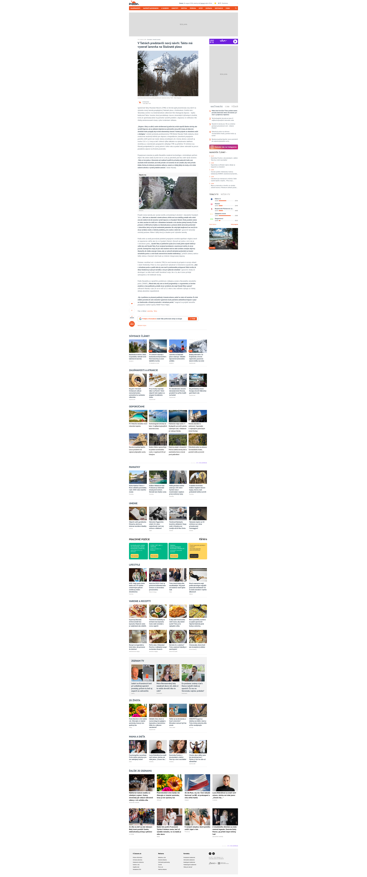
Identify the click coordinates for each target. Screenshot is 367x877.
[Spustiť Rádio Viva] (223, 40)
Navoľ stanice (212, 224)
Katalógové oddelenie (189, 862)
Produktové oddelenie (189, 857)
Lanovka (150, 311)
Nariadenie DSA (137, 869)
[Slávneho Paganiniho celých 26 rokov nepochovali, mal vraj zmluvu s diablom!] (158, 513)
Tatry (155, 311)
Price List (160, 867)
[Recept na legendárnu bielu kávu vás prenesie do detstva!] (138, 636)
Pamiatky (131, 494)
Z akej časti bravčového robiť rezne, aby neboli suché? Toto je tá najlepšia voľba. (177, 623)
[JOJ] (211, 204)
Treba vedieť (172, 727)
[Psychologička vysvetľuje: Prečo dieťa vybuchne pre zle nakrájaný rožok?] (138, 746)
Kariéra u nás (136, 864)
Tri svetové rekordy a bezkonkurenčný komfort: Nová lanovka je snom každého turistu (158, 358)
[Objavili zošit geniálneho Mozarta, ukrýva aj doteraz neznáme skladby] (138, 513)
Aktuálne (131, 361)
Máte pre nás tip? (188, 867)
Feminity (131, 594)
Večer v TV (225, 194)
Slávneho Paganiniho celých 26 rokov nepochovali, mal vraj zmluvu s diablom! (156, 525)
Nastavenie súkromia (138, 862)
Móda (170, 592)
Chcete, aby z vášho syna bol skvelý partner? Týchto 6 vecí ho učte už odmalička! (197, 758)
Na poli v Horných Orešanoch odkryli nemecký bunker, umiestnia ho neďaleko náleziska (137, 393)
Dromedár (149, 39)
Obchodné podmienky (164, 862)
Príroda (193, 8)
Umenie (131, 528)
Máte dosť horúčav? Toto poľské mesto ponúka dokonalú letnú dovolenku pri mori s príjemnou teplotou (224, 113)
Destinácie (219, 8)
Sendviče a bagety (153, 651)
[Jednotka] (211, 209)
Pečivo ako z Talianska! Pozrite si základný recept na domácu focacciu (158, 647)
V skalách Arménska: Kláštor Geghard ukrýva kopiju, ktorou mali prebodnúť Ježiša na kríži (197, 489)
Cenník (160, 864)
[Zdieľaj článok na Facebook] (132, 310)
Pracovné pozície (139, 539)
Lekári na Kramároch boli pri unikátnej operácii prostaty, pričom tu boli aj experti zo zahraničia (141, 687)
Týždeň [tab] (234, 106)
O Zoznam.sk (137, 853)
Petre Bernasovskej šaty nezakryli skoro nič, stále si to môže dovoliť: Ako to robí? (167, 687)
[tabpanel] (223, 126)
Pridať (193, 319)
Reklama (161, 853)
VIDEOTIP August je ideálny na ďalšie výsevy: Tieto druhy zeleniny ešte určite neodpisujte (198, 722)
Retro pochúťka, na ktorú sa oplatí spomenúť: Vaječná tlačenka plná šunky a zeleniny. (197, 623)
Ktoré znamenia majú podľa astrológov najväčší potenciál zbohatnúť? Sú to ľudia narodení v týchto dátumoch (198, 587)
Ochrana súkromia (137, 860)
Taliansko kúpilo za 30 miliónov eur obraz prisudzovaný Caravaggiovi (196, 525)
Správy (133, 693)
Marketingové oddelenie (190, 864)
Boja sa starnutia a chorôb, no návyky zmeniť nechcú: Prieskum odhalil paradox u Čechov (224, 186)
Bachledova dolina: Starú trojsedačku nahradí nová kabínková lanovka (137, 357)
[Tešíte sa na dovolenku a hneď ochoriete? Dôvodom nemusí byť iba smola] (178, 710)
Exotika (184, 8)
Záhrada (191, 727)
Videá (228, 8)
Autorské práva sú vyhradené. (216, 859)
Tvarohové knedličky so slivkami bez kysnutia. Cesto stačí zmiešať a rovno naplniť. (157, 623)
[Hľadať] (236, 8)
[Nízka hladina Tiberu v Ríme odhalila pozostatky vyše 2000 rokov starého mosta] (138, 477)
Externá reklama (162, 860)
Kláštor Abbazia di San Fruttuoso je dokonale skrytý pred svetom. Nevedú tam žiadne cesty (157, 489)
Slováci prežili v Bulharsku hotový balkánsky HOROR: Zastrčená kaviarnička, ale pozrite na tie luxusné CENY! (224, 173)
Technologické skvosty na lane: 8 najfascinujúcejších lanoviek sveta (223, 119)
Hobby (130, 727)
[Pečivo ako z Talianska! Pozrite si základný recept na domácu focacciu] (158, 636)
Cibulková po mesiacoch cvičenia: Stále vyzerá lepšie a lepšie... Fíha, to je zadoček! (224, 180)
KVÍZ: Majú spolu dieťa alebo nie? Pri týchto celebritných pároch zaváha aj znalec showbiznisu (137, 587)
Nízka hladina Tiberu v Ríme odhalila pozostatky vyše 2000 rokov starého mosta (137, 489)
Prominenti (159, 693)
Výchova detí (192, 763)
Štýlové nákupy (153, 592)
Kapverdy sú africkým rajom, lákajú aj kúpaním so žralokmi (223, 166)
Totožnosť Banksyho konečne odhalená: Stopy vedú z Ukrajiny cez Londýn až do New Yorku (177, 525)
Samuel (202, 3)
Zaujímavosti (135, 8)
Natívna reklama (162, 869)
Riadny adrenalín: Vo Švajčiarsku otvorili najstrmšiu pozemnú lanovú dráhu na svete (196, 358)
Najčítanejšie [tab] (217, 106)
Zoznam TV (137, 660)
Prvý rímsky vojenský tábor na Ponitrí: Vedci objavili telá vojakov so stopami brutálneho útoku (157, 393)
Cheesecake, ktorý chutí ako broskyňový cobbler (197, 646)
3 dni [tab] (227, 106)
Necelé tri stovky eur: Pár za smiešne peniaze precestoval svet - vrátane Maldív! (223, 126)
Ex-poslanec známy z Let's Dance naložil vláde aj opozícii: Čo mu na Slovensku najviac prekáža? (193, 687)
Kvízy (201, 8)
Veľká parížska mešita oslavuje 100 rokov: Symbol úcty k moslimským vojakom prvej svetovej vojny (176, 490)
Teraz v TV (213, 194)
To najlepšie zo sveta (154, 363)
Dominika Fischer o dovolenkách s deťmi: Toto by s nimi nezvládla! (177, 757)
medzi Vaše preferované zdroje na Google (162, 319)
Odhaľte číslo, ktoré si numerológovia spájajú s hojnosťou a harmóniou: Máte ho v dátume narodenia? (157, 723)
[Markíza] (211, 199)
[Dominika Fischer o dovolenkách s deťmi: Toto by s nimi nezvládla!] (178, 746)
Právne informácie (137, 857)
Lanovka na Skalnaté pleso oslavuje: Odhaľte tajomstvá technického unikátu (177, 358)
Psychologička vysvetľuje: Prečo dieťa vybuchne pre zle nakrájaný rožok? (138, 757)
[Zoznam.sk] (213, 863)
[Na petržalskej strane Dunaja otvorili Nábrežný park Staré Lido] (198, 380)
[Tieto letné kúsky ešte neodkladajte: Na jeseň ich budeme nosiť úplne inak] (178, 574)
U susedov (165, 8)
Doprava (209, 8)
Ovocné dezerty (193, 649)
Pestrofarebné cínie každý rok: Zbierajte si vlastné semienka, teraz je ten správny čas (138, 722)
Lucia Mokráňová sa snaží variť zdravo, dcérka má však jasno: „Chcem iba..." (157, 757)
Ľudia (150, 530)
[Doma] (211, 214)
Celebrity (151, 761)
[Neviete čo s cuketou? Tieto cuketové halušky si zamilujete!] (178, 636)
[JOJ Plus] (211, 219)
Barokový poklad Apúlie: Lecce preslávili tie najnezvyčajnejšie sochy (225, 140)
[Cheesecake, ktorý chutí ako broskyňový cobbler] (198, 636)
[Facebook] (210, 853)
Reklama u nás (162, 857)
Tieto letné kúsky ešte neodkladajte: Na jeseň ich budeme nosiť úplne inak (177, 586)
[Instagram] (213, 853)
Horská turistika (156, 39)
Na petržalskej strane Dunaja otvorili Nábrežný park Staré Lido (197, 391)
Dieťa (130, 761)
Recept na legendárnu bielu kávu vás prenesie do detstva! (137, 647)
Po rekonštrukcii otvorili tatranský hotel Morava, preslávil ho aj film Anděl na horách (177, 392)
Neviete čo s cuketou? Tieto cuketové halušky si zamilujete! (177, 647)
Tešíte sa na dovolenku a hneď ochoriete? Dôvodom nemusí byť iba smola (177, 722)
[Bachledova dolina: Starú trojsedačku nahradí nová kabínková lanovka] (138, 346)
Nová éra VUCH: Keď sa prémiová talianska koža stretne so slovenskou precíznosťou (157, 586)
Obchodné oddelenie (189, 860)
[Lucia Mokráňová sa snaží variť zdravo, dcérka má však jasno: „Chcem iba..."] (158, 746)
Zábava (191, 594)
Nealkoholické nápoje (134, 651)
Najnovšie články (217, 152)
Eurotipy (175, 8)
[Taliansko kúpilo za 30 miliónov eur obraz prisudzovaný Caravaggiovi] (198, 513)
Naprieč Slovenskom (150, 8)
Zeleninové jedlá (173, 651)
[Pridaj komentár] (132, 304)
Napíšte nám (136, 867)
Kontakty (187, 853)
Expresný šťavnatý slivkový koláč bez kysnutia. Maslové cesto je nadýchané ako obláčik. (137, 623)
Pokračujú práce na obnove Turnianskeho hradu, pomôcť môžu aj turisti (224, 133)
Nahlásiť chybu (142, 325)
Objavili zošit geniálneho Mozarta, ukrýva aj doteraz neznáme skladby (137, 524)
